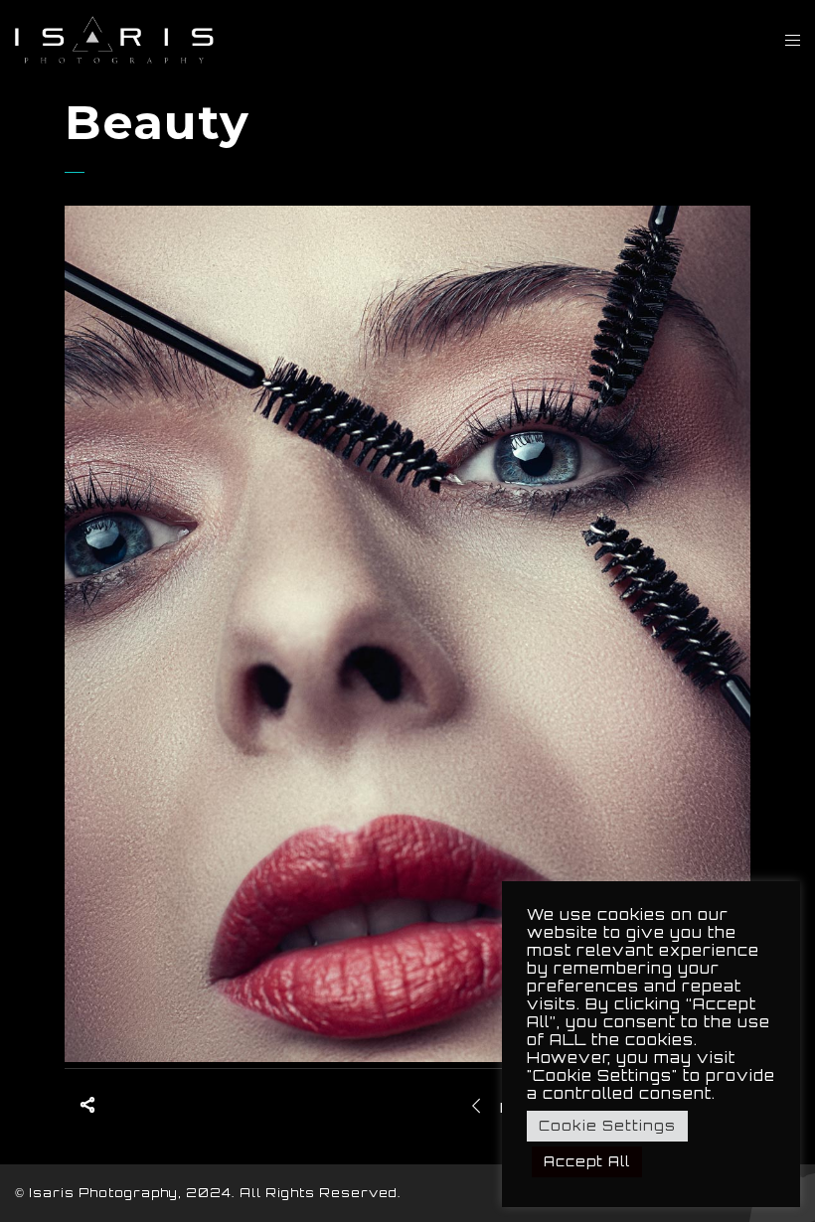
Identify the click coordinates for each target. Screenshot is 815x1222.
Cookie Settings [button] (607, 1126)
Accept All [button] (587, 1161)
